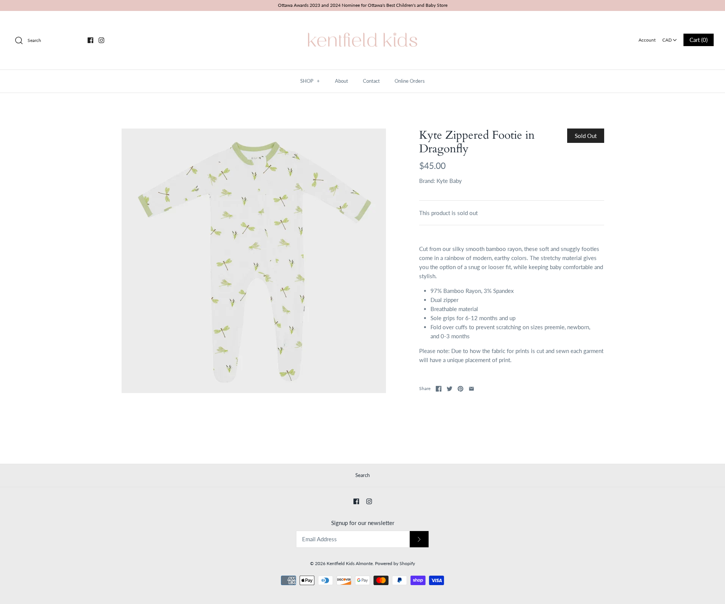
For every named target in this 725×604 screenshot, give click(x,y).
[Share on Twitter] (449, 389)
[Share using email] (471, 389)
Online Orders (410, 81)
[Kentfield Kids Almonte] (362, 23)
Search (362, 475)
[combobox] (669, 37)
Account (647, 40)
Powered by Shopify (395, 563)
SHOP (310, 81)
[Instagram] (101, 40)
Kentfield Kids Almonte (350, 563)
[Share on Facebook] (438, 389)
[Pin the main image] (460, 389)
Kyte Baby (449, 180)
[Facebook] (90, 40)
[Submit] (419, 539)
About (341, 81)
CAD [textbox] (670, 37)
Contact (371, 81)
